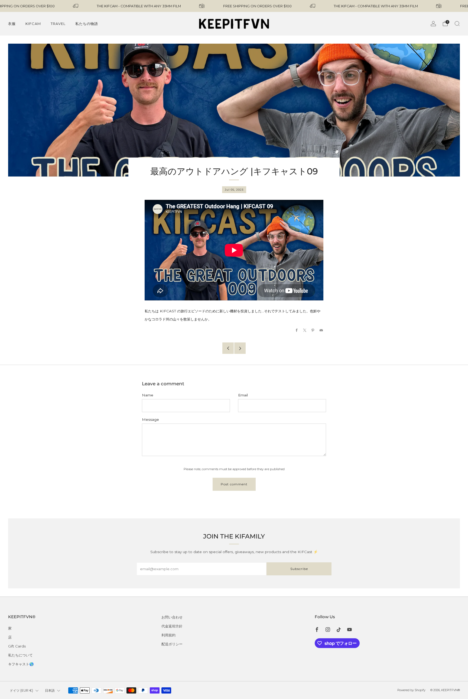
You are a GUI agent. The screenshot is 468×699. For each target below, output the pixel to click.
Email (243, 395)
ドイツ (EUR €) (21, 690)
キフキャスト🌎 (21, 664)
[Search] (457, 23)
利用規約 (168, 635)
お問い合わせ (172, 617)
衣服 (12, 23)
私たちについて (20, 655)
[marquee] (234, 6)
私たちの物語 (86, 23)
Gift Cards (17, 646)
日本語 (50, 690)
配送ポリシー (172, 644)
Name (147, 395)
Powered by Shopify (411, 690)
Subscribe (299, 569)
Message (150, 419)
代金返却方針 (172, 626)
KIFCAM (33, 23)
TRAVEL (58, 23)
